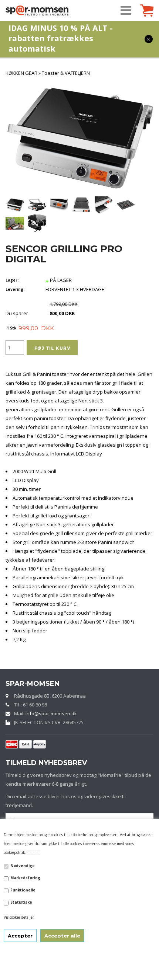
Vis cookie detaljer (19, 917)
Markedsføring (25, 877)
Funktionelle (22, 890)
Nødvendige (22, 865)
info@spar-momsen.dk (51, 713)
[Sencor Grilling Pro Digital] (15, 204)
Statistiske (21, 902)
